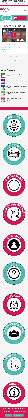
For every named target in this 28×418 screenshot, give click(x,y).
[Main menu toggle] (25, 10)
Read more (18, 415)
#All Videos (6, 47)
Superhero (5, 51)
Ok (8, 415)
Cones (15, 47)
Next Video (14, 61)
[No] (26, 412)
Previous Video (14, 57)
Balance (11, 47)
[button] (20, 18)
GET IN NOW (18, 3)
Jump (18, 47)
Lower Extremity (6, 49)
